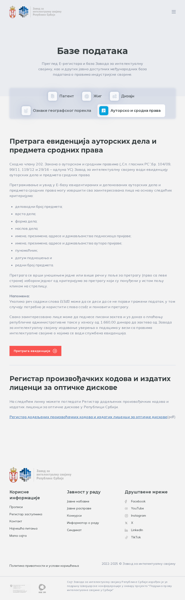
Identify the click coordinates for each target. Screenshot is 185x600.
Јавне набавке (78, 501)
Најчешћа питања (23, 528)
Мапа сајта (18, 536)
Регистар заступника (25, 514)
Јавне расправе (79, 508)
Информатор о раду (83, 523)
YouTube (137, 508)
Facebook (138, 501)
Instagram (138, 515)
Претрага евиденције (32, 351)
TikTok (136, 537)
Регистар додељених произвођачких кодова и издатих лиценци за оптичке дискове (88, 417)
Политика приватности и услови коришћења (44, 566)
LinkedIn (137, 530)
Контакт (15, 521)
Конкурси (74, 515)
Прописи (16, 507)
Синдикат (74, 530)
